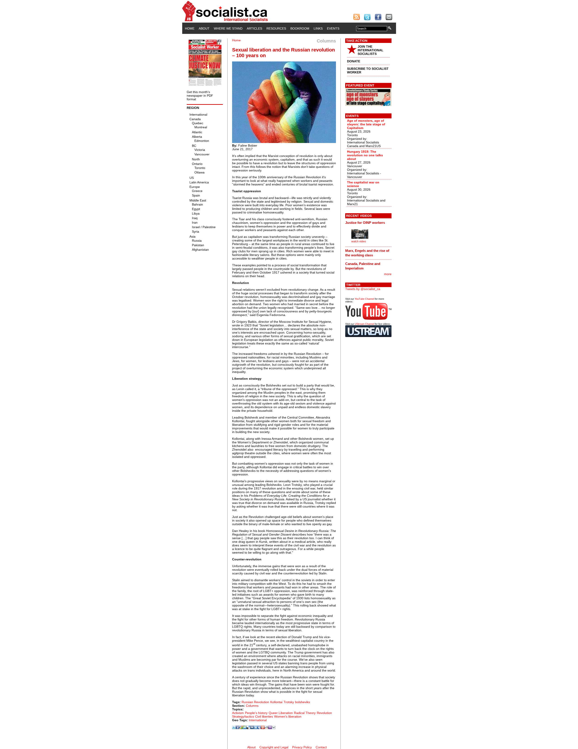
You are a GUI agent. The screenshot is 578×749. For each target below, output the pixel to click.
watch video (358, 241)
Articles (254, 28)
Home (189, 28)
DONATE (353, 61)
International (258, 720)
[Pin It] (263, 728)
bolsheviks (302, 702)
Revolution (324, 713)
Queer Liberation (281, 713)
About (204, 28)
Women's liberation (287, 716)
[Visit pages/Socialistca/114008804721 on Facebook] (237, 728)
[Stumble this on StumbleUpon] (245, 728)
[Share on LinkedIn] (255, 728)
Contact (321, 747)
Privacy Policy (302, 747)
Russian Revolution (255, 702)
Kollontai (276, 702)
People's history (256, 713)
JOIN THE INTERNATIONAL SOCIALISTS (370, 50)
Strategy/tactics (243, 716)
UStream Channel (364, 324)
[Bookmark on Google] (241, 728)
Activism (238, 713)
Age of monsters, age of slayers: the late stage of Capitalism (366, 124)
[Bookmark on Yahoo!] (270, 728)
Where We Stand (228, 28)
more (388, 274)
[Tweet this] (234, 728)
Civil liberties (264, 716)
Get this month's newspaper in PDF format (200, 95)
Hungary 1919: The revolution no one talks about (365, 155)
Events (333, 28)
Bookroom (299, 28)
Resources (276, 28)
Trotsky (289, 702)
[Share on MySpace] (259, 728)
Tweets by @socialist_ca (362, 289)
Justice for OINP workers (365, 223)
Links (318, 28)
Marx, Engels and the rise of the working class (367, 253)
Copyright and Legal (273, 747)
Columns (252, 705)
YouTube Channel (364, 298)
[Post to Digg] (252, 728)
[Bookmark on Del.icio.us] (248, 728)
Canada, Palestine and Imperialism (362, 266)
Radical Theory (305, 713)
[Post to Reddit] (266, 728)
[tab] (368, 222)
